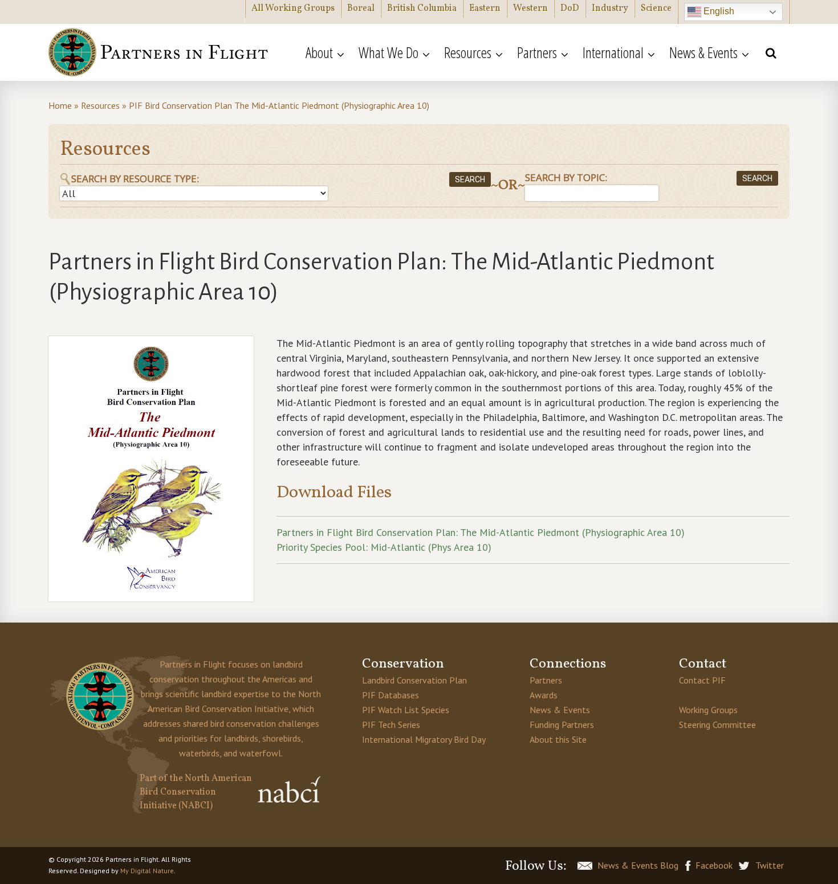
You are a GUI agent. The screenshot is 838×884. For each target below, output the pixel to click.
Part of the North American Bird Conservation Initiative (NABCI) (196, 792)
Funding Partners (562, 724)
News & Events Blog (637, 865)
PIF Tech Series (391, 724)
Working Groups (708, 709)
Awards (544, 695)
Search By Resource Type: (135, 178)
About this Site (558, 739)
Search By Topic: (566, 177)
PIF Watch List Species (405, 709)
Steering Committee (717, 724)
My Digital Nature (147, 870)
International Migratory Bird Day (424, 739)
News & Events (560, 709)
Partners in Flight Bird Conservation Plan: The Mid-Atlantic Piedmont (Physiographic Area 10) (480, 532)
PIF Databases (390, 695)
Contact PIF (702, 680)
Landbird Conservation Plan (414, 680)
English (717, 11)
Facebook (714, 865)
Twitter (769, 865)
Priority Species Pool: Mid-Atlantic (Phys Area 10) (383, 547)
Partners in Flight (159, 52)
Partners (546, 680)
